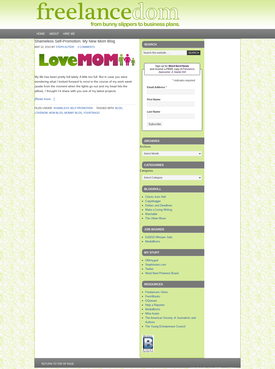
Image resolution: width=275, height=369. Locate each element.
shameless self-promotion (73, 108)
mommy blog (73, 112)
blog (118, 108)
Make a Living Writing (158, 209)
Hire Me (69, 33)
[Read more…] (45, 99)
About (54, 33)
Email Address (157, 87)
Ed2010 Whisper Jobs (159, 237)
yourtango (91, 112)
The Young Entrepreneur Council (165, 326)
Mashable (151, 214)
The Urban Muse (155, 218)
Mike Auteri (152, 313)
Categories (146, 170)
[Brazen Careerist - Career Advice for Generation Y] (148, 351)
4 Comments (86, 46)
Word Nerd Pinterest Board (162, 273)
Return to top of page (57, 363)
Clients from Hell (155, 196)
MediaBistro (152, 241)
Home (41, 33)
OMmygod (151, 260)
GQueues (151, 300)
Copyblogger (153, 201)
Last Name (153, 111)
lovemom (41, 112)
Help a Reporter (155, 305)
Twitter (149, 269)
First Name (153, 99)
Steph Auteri (65, 46)
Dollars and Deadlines (158, 205)
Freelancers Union (156, 292)
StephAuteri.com (155, 264)
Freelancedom (108, 14)
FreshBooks (152, 296)
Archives (145, 146)
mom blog (56, 112)
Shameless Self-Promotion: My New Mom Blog (75, 41)
